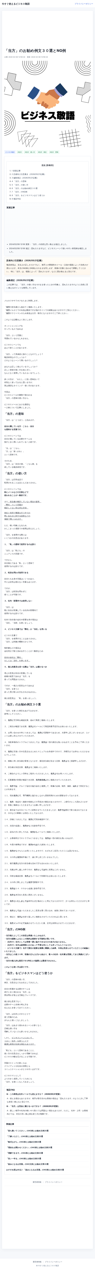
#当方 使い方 (30, 152)
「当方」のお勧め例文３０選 (25, 188)
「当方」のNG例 (19, 192)
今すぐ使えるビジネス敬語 (16, 3)
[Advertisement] (47, 29)
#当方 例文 (42, 152)
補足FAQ (16, 199)
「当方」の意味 (19, 181)
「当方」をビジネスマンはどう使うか (28, 195)
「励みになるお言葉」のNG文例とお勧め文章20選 (27, 1164)
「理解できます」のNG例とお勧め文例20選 (24, 1153)
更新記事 (16, 171)
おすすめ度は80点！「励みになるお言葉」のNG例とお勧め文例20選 (35, 1170)
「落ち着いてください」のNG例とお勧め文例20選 (27, 1131)
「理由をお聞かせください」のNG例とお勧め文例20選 (29, 1147)
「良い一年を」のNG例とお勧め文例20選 (23, 1158)
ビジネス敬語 (9, 152)
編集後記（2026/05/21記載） (25, 178)
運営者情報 (37, 1182)
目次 (48, 165)
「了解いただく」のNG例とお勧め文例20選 (24, 1136)
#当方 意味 (54, 152)
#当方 (20, 152)
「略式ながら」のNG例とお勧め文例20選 (23, 1142)
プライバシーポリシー (84, 4)
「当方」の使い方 (20, 185)
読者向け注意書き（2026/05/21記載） (29, 174)
